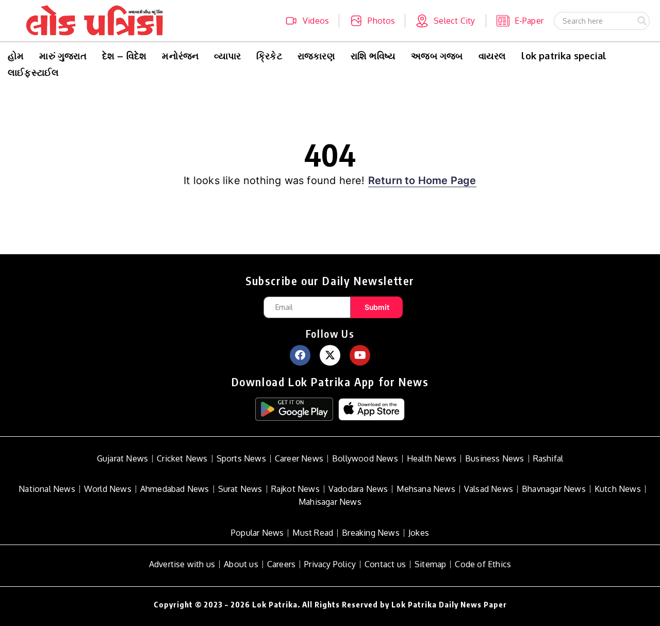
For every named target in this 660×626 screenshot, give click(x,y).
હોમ (16, 55)
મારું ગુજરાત (62, 55)
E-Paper (529, 20)
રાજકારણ (316, 55)
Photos (381, 20)
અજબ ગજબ (437, 55)
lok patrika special (563, 55)
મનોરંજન (180, 55)
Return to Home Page (422, 180)
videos (316, 20)
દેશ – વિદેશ (124, 55)
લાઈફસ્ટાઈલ (33, 72)
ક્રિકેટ (269, 55)
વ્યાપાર (227, 55)
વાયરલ (492, 55)
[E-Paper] (503, 20)
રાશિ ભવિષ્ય (373, 55)
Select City (454, 20)
